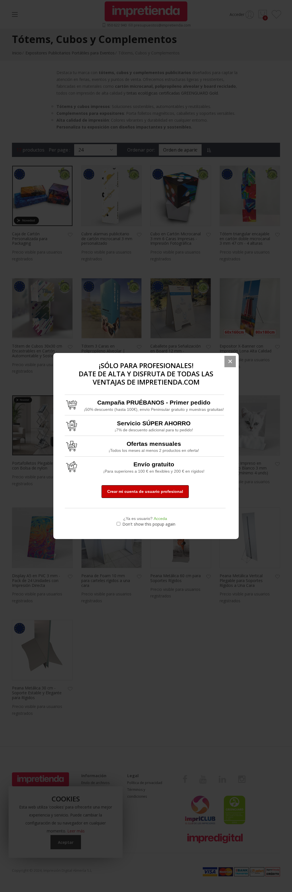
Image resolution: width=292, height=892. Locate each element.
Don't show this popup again (148, 524)
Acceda (160, 518)
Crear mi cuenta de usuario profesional (145, 491)
